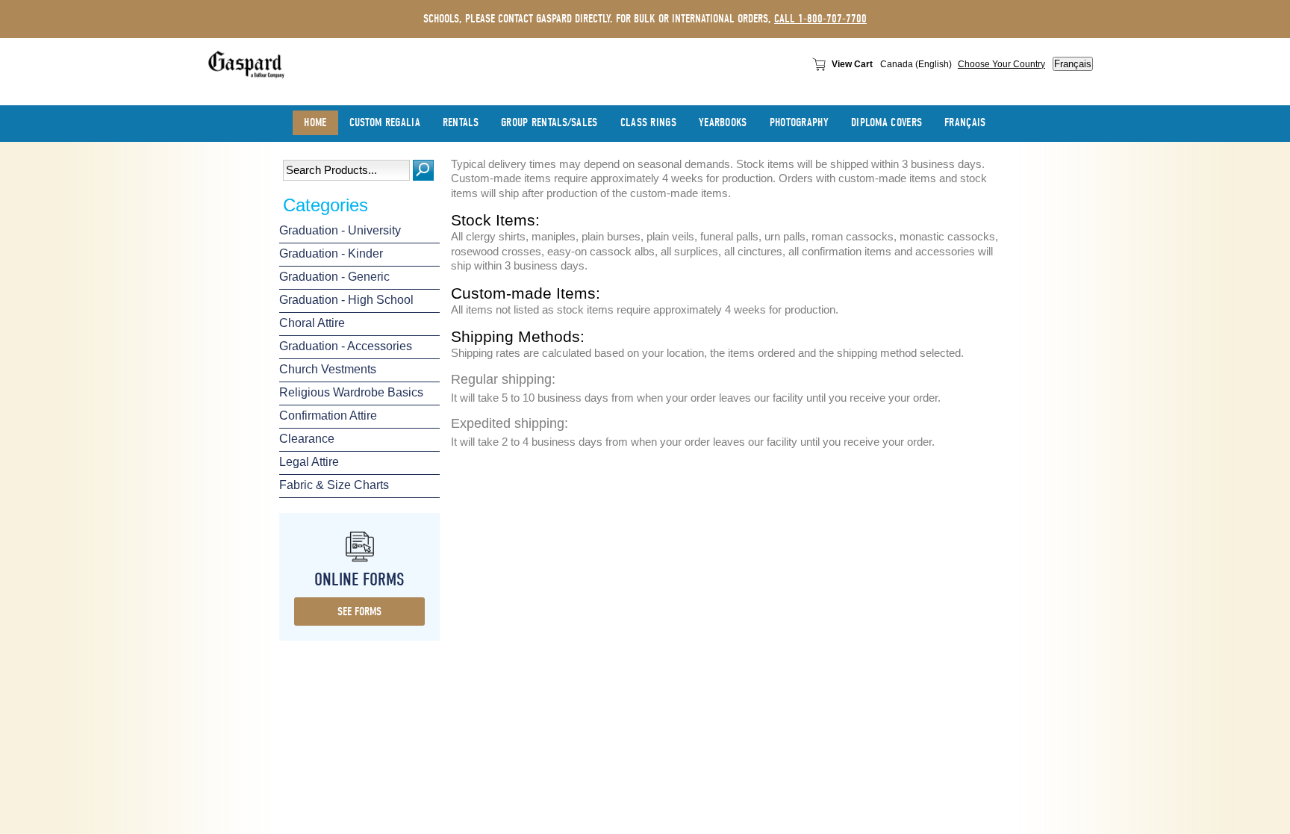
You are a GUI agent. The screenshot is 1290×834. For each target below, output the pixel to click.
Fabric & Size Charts (334, 485)
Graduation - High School (346, 299)
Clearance (306, 438)
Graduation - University (340, 230)
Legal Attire (309, 461)
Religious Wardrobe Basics (351, 392)
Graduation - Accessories (345, 346)
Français (1072, 63)
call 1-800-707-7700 (820, 18)
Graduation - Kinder (331, 253)
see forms (359, 611)
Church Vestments (327, 369)
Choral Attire (312, 323)
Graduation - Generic (334, 276)
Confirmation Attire (328, 415)
